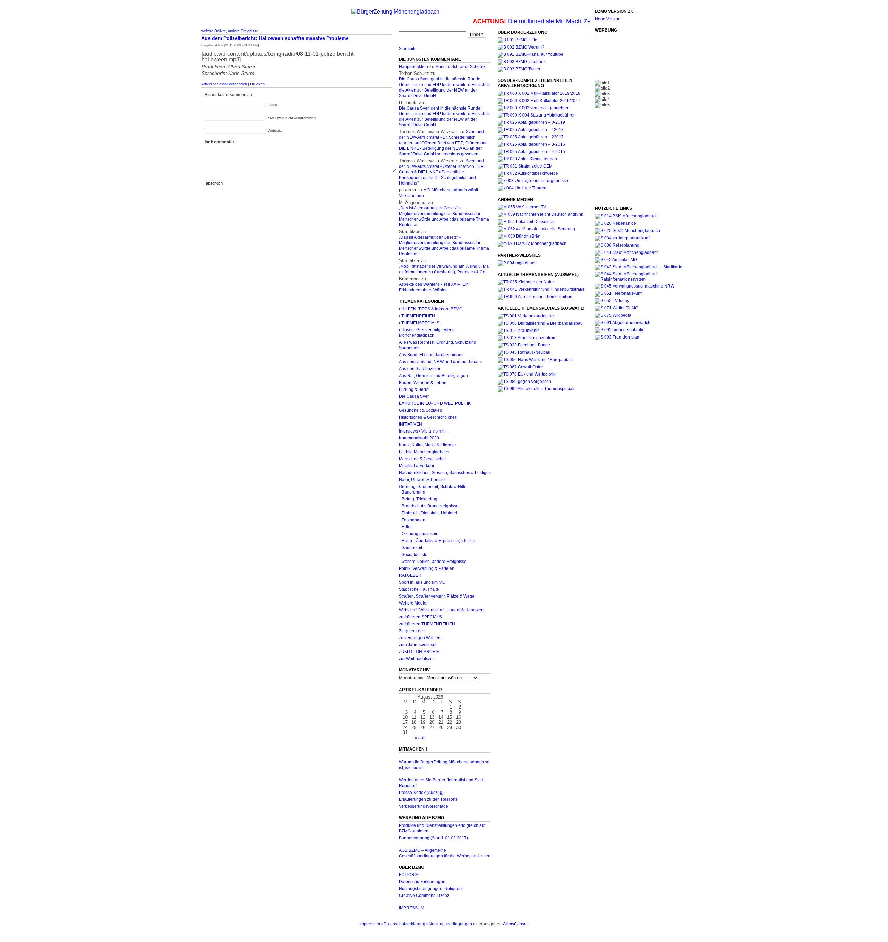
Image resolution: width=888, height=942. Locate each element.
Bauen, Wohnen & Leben (422, 382)
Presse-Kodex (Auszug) (421, 792)
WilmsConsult (516, 924)
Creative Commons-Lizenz (424, 895)
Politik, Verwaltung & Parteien (426, 568)
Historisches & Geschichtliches (428, 417)
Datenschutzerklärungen (422, 882)
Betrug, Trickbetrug (419, 499)
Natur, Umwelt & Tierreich (423, 480)
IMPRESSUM (411, 908)
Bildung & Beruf (413, 389)
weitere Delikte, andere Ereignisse (229, 31)
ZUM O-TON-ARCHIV (419, 652)
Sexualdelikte (414, 555)
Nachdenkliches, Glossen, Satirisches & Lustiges (445, 473)
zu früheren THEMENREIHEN (427, 624)
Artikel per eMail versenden (224, 84)
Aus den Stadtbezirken (420, 369)
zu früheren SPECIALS (420, 617)
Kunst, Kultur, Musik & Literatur (427, 445)
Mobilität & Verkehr (416, 466)
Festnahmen (413, 520)
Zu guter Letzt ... (414, 631)
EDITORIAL (410, 875)
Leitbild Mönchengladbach (424, 452)
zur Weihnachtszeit (417, 659)
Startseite (408, 48)
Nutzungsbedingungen (450, 924)
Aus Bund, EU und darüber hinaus (431, 355)
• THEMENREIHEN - (418, 316)
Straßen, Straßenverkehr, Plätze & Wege (437, 596)
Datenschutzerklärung (404, 924)
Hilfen (407, 527)
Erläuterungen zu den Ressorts (428, 799)
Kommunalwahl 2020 (419, 438)
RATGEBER (410, 575)
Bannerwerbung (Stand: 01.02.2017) (433, 838)
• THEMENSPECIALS (419, 323)
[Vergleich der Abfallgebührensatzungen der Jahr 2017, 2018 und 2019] (534, 108)
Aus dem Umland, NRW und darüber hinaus (440, 362)
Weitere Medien (414, 603)
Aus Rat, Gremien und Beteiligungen (433, 376)
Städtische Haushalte (419, 589)
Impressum (369, 924)
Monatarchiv (411, 677)
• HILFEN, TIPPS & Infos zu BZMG (430, 309)
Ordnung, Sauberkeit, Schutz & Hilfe (433, 487)
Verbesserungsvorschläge (423, 806)
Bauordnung (413, 492)
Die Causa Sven (414, 396)
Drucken (257, 84)
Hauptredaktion (413, 67)
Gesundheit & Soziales (420, 410)
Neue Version (608, 19)
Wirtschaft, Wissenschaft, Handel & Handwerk (442, 610)
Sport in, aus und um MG (422, 582)
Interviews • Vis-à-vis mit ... (424, 431)
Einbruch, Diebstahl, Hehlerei (429, 513)
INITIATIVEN (410, 424)
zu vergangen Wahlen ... (422, 638)
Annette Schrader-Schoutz (460, 67)
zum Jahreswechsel (417, 645)
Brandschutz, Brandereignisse (430, 506)
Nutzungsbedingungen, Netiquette (431, 889)
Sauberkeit (412, 548)
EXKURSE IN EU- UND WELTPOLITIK (435, 403)
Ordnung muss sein (420, 534)
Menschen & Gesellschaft (423, 459)
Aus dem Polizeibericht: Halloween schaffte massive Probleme (275, 38)
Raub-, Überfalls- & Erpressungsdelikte (438, 541)
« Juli (420, 737)
